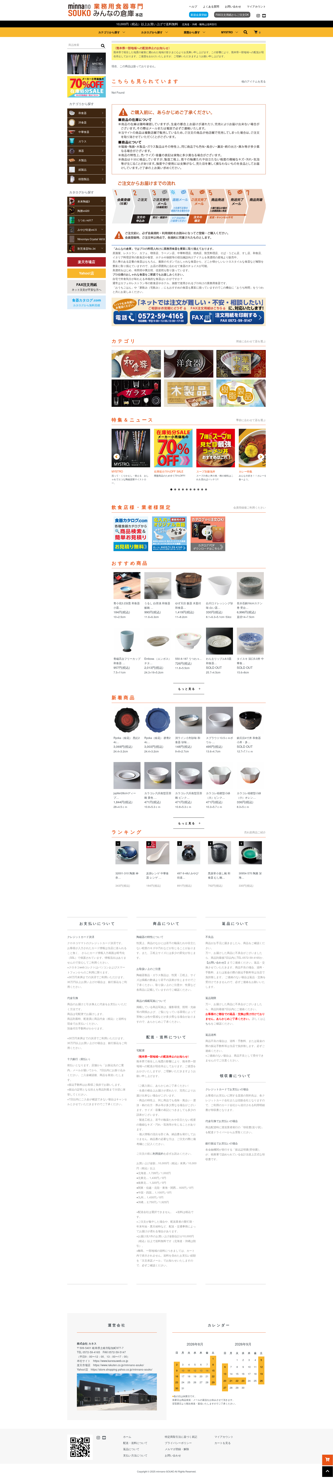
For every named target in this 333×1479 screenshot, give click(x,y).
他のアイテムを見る (253, 81)
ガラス (82, 141)
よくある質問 (211, 6)
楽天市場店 (86, 261)
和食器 (82, 113)
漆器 (81, 151)
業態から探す (192, 32)
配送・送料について (135, 1443)
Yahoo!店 (86, 273)
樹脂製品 (83, 179)
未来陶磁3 (83, 201)
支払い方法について (135, 1455)
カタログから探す (152, 32)
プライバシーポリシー (178, 1443)
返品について (131, 1449)
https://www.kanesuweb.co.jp (110, 1361)
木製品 (82, 160)
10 (206, 489)
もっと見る (187, 689)
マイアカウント (256, 6)
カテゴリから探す (109, 32)
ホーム (127, 1437)
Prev (117, 457)
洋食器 (82, 122)
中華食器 (83, 132)
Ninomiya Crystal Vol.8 (91, 239)
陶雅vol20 (83, 211)
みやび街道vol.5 (87, 230)
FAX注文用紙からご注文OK (232, 15)
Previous (118, 857)
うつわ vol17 (85, 220)
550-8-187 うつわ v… (188, 659)
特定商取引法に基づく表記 (181, 1437)
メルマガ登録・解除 (177, 1449)
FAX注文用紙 (86, 286)
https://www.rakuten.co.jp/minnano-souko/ (118, 1365)
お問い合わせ (233, 6)
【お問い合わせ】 (216, 962)
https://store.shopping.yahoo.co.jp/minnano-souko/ (121, 1369)
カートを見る (222, 1443)
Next (261, 457)
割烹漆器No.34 (86, 248)
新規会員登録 (199, 15)
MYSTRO (227, 32)
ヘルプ (193, 6)
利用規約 (158, 1153)
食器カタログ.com (86, 302)
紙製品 (82, 169)
